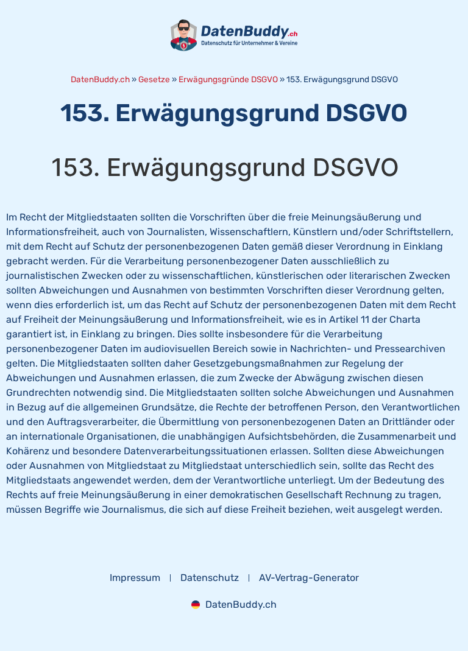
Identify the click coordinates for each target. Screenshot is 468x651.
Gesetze (154, 79)
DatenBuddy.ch (100, 79)
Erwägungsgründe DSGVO (228, 79)
